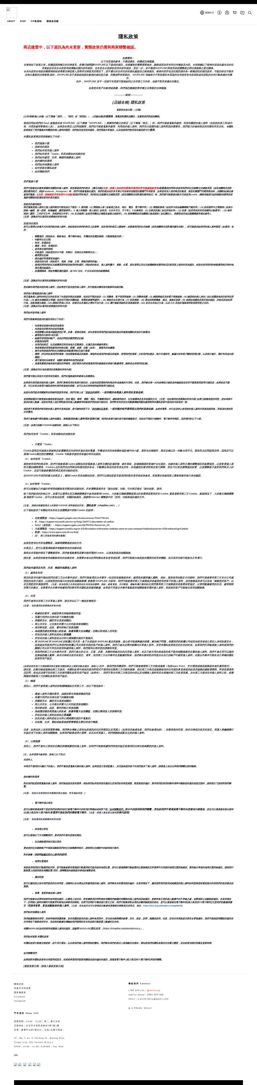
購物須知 (19, 984)
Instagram (20, 1001)
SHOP (23, 21)
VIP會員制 (36, 21)
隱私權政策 (20, 992)
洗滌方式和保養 (22, 988)
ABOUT (11, 21)
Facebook (19, 996)
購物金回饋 (53, 21)
